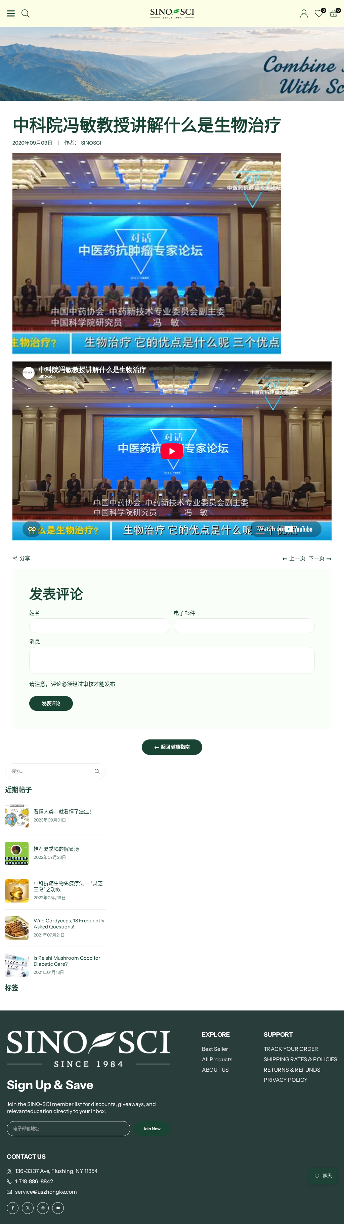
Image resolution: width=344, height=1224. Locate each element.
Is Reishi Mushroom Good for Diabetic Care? (67, 961)
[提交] (98, 771)
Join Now (152, 1128)
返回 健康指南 (175, 747)
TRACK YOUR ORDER (291, 1048)
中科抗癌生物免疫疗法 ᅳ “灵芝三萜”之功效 (68, 886)
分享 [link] (24, 558)
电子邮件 (184, 613)
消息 (34, 641)
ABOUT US (215, 1069)
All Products (217, 1059)
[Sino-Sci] (172, 12)
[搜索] (25, 13)
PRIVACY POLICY (286, 1079)
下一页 (316, 558)
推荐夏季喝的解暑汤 (56, 849)
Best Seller (215, 1048)
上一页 (297, 558)
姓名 (34, 613)
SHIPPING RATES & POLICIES (300, 1059)
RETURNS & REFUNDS (292, 1069)
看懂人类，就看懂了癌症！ (64, 812)
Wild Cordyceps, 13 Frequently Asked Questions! (69, 924)
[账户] (304, 13)
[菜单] (10, 13)
